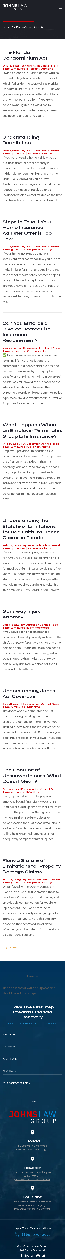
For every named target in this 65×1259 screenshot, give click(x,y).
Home (6, 27)
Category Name (38, 351)
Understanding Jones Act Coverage (29, 693)
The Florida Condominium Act (25, 55)
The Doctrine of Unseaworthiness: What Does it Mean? (32, 775)
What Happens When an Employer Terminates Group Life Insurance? (32, 430)
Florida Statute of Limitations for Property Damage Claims (32, 866)
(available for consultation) (32, 1180)
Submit (32, 1101)
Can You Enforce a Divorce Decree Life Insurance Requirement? (26, 332)
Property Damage (40, 68)
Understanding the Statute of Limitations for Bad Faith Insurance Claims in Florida (31, 529)
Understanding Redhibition (21, 139)
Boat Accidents (38, 627)
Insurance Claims (39, 153)
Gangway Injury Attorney (22, 614)
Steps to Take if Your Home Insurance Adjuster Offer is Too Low (27, 230)
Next (14, 947)
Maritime (33, 706)
